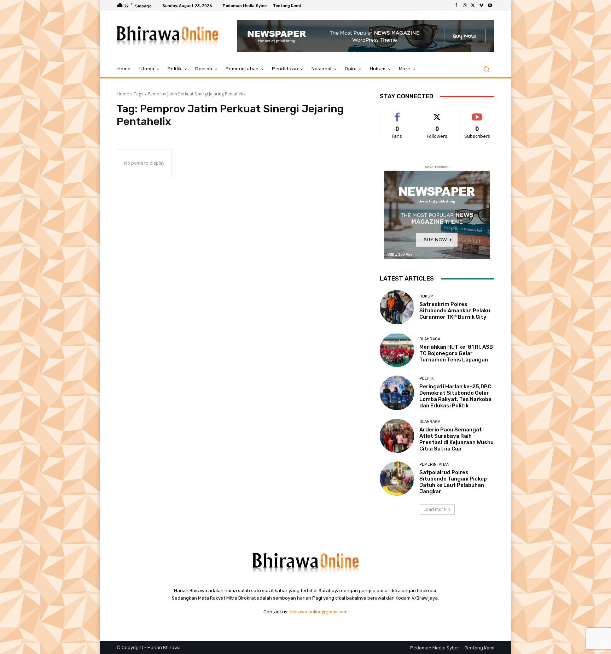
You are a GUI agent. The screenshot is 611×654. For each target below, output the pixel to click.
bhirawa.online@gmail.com (319, 611)
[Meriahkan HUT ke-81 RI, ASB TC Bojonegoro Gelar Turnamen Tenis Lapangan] (397, 350)
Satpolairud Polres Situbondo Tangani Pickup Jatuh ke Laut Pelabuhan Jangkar (453, 482)
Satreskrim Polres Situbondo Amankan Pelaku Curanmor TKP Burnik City (454, 310)
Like (397, 113)
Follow (437, 113)
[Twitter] (473, 5)
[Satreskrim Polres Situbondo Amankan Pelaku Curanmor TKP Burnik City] (397, 307)
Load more (435, 509)
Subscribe (477, 113)
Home (123, 94)
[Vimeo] (481, 5)
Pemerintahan (434, 464)
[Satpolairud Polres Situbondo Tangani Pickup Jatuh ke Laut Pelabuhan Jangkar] (397, 478)
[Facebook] (456, 5)
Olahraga (429, 339)
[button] (486, 69)
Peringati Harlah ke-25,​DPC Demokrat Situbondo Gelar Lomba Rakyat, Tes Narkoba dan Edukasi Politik (455, 396)
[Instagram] (464, 5)
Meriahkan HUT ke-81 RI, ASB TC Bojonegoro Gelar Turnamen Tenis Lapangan (456, 353)
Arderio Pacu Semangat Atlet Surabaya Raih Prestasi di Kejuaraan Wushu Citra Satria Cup (456, 439)
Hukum (426, 296)
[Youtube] (490, 5)
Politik (426, 379)
